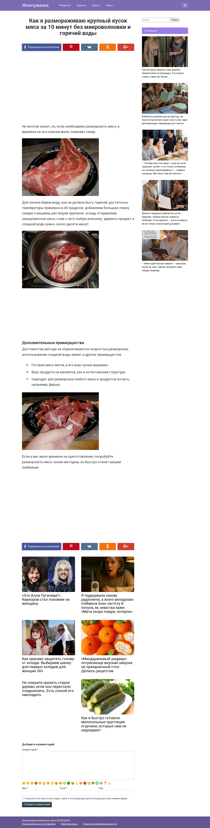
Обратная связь (69, 824)
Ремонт (96, 5)
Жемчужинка (35, 5)
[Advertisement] (66, 88)
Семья (109, 5)
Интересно (65, 5)
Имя (25, 788)
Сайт (100, 788)
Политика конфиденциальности (100, 824)
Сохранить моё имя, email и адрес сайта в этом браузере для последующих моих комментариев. (76, 798)
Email (63, 788)
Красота (81, 5)
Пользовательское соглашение (38, 824)
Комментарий (30, 749)
